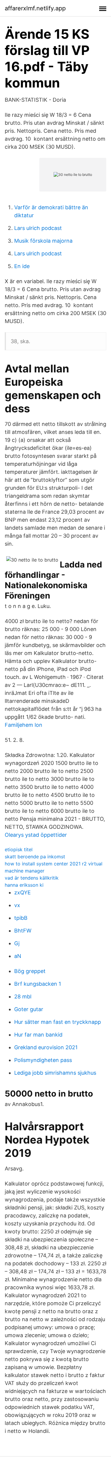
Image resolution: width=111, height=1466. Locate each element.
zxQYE (22, 892)
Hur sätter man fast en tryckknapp (57, 1022)
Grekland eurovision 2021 (46, 1047)
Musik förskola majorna (43, 241)
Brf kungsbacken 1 (37, 984)
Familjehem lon (23, 725)
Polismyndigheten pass (43, 1060)
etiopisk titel (19, 849)
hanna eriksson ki (24, 885)
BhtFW (22, 930)
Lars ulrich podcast (38, 228)
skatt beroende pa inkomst (35, 857)
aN (17, 956)
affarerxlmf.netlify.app (35, 8)
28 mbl (22, 996)
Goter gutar (28, 1009)
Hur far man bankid (38, 1035)
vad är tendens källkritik (32, 878)
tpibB (21, 918)
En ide (22, 266)
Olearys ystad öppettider (36, 835)
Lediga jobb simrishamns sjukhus (55, 1073)
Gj (17, 943)
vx (17, 905)
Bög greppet (30, 971)
